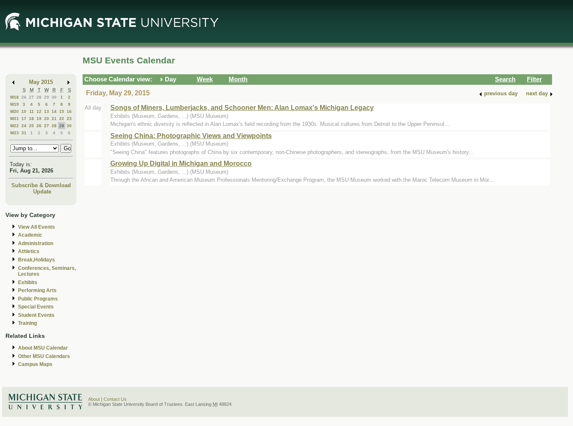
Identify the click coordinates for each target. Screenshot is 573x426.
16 (69, 111)
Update (42, 191)
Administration (35, 243)
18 (31, 118)
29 (46, 97)
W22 (14, 125)
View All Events (36, 227)
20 (46, 118)
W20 (14, 111)
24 (23, 125)
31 (23, 133)
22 (61, 118)
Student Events (36, 315)
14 (54, 111)
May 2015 (41, 82)
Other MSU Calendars (44, 356)
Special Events (36, 307)
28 (39, 97)
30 (54, 97)
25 (31, 125)
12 (39, 111)
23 (69, 118)
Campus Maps (35, 364)
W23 (14, 133)
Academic (30, 235)
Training (27, 323)
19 (39, 118)
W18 (14, 97)
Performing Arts (37, 290)
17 (23, 118)
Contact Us (115, 399)
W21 (14, 118)
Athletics (28, 251)
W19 (14, 104)
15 (61, 111)
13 (46, 111)
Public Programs (38, 299)
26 (23, 97)
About (94, 399)
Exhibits (27, 282)
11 (31, 111)
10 (23, 111)
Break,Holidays (36, 260)
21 (54, 118)
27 (31, 97)
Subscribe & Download (41, 185)
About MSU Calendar (43, 348)
